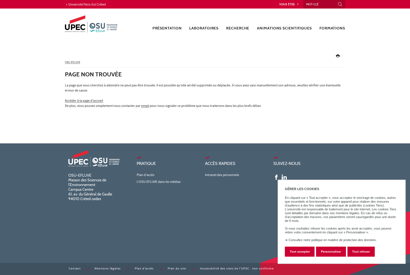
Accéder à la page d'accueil (84, 101)
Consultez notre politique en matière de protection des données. (332, 240)
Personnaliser (331, 251)
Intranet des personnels (222, 175)
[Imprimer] (338, 57)
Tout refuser (361, 251)
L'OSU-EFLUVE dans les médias (159, 182)
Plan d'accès (145, 175)
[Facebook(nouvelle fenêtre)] (276, 177)
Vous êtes (287, 4)
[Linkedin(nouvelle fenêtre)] (284, 177)
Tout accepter (300, 251)
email (145, 106)
